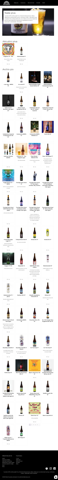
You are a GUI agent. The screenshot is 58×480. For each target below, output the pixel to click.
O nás (17, 458)
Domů (3, 7)
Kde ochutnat (31, 2)
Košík (43, 2)
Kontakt (38, 2)
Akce (3, 465)
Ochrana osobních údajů (7, 463)
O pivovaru (23, 2)
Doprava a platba (6, 459)
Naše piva (16, 2)
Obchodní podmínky (7, 461)
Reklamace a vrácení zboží (8, 462)
